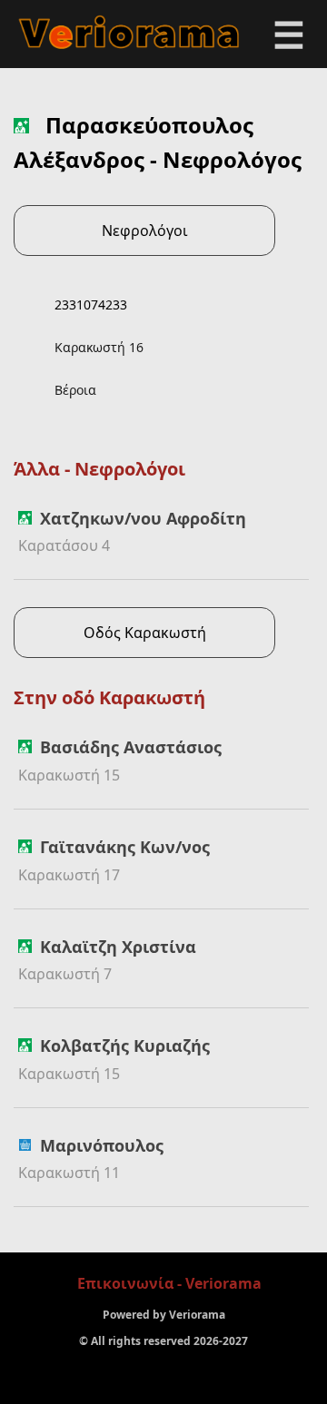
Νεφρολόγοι (145, 231)
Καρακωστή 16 (99, 347)
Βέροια (75, 389)
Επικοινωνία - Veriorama (169, 1283)
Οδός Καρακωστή (145, 633)
